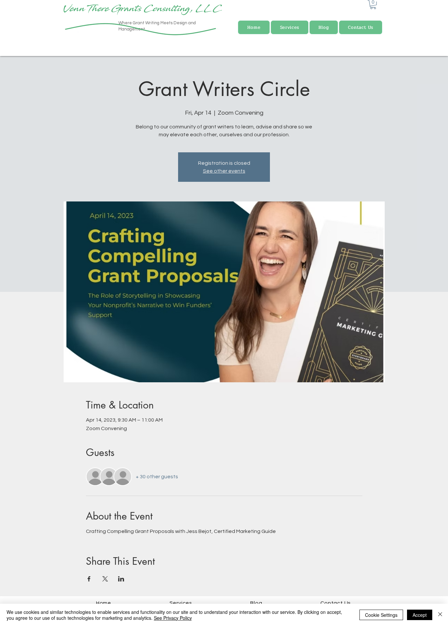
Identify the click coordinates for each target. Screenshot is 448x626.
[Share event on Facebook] (89, 578)
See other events (224, 171)
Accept (420, 615)
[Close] (440, 615)
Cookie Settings (381, 615)
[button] (373, 4)
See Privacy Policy (173, 618)
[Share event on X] (105, 578)
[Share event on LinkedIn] (121, 578)
